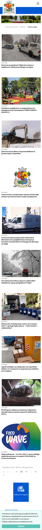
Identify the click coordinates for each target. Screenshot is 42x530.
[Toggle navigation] (38, 4)
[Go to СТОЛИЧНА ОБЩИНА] (9, 7)
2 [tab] (26, 20)
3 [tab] (29, 20)
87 (17, 472)
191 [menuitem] (36, 472)
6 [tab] (35, 20)
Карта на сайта (11, 510)
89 (27, 472)
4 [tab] (31, 20)
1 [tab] (24, 20)
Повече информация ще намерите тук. (17, 521)
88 (22, 472)
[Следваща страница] (4, 475)
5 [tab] (33, 20)
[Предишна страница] (4, 471)
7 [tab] (37, 20)
